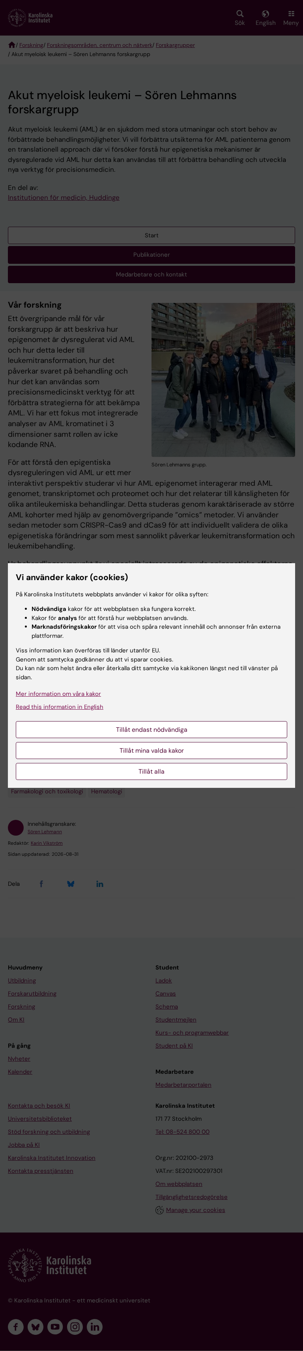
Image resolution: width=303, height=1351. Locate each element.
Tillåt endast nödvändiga (151, 729)
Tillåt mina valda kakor (152, 750)
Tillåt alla (151, 771)
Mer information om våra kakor (58, 694)
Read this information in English (59, 707)
